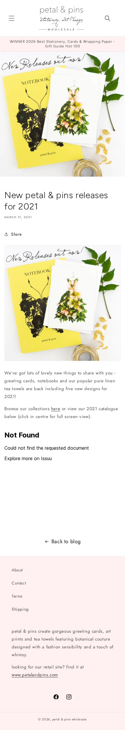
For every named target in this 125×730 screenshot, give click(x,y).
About (17, 570)
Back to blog (66, 541)
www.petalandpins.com (35, 675)
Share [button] (16, 234)
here (55, 409)
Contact (19, 583)
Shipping (20, 609)
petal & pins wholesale (69, 719)
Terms (17, 596)
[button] (11, 18)
